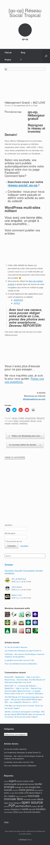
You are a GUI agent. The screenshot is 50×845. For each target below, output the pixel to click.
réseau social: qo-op (23, 185)
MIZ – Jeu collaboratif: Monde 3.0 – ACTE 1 (22, 702)
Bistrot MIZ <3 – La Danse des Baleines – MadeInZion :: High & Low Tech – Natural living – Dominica (23, 688)
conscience (22, 784)
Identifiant (8, 525)
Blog (23, 52)
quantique (7, 809)
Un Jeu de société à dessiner (16, 647)
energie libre (34, 787)
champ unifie (28, 781)
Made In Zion (17, 595)
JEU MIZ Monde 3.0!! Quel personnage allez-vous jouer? (25, 681)
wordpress (23, 423)
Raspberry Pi (16, 809)
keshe (6, 792)
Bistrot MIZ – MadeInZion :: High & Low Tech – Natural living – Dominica (23, 678)
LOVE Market (17, 587)
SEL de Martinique (19, 579)
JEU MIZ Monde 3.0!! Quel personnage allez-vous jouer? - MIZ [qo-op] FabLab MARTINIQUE (24, 698)
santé (25, 809)
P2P (12, 805)
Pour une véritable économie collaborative (21, 663)
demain (33, 421)
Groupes (9, 564)
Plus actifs (18, 570)
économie (28, 812)
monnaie (33, 795)
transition (15, 423)
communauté (24, 421)
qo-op (39, 421)
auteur (16, 421)
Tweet (6, 822)
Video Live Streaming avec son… (25, 435)
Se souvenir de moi (14, 541)
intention (15, 790)
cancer (19, 781)
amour (6, 781)
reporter (7, 423)
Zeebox (20, 812)
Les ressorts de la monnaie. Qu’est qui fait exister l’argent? (25, 715)
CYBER (21, 418)
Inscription (24, 546)
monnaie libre (13, 799)
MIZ (26, 796)
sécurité (32, 809)
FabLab (8, 52)
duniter (38, 784)
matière (11, 796)
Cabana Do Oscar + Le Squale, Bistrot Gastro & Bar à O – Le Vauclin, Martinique (24, 692)
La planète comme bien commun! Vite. (20, 660)
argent (12, 781)
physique (34, 806)
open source (32, 802)
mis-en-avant (20, 796)
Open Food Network (12, 803)
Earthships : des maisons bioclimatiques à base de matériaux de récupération (24, 655)
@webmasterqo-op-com (34, 399)
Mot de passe (10, 533)
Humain (8, 789)
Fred (35, 105)
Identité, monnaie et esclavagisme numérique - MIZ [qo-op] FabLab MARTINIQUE (24, 713)
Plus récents (9, 570)
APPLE (17, 303)
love (21, 792)
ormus (6, 806)
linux (17, 792)
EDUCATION (30, 418)
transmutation (8, 812)
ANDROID (18, 300)
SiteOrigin (23, 840)
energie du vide (21, 787)
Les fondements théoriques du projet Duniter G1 (23, 650)
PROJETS (40, 418)
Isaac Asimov (39, 790)
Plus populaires (29, 570)
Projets (8, 59)
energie (9, 786)
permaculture (23, 806)
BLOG (15, 418)
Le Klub (12, 793)
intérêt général (26, 789)
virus (15, 811)
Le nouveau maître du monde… (25, 444)
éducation (36, 812)
